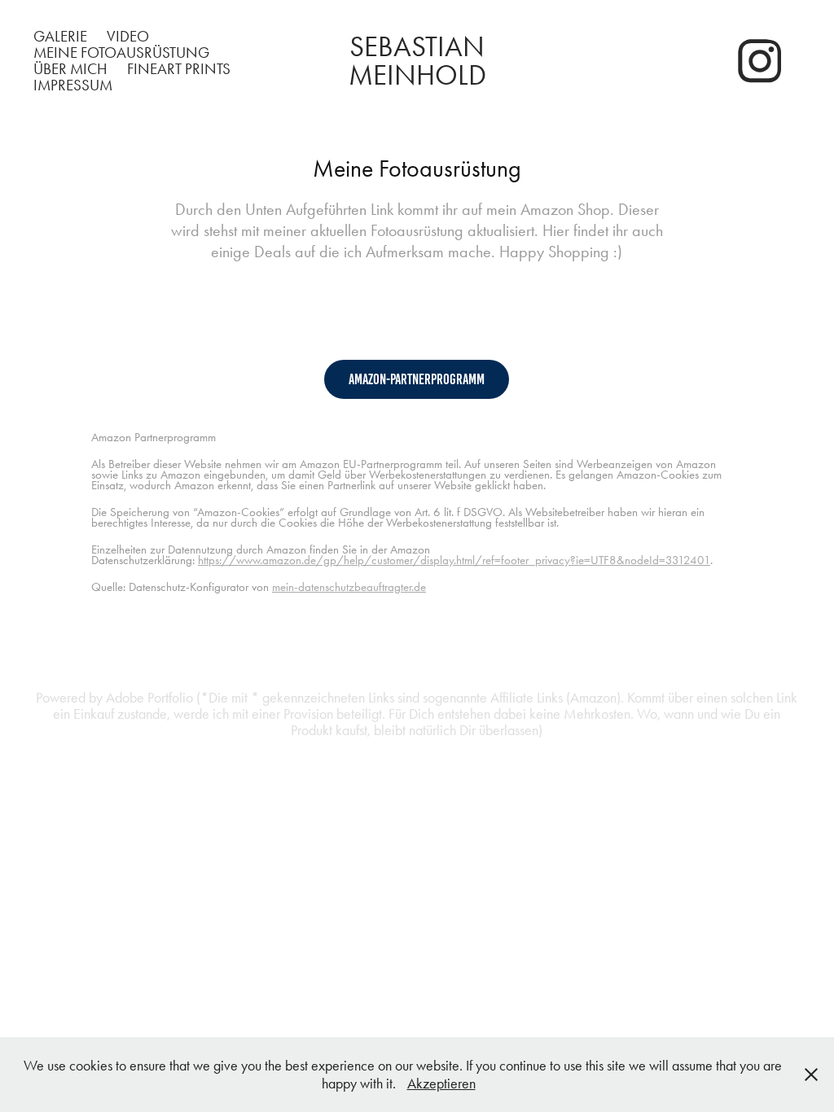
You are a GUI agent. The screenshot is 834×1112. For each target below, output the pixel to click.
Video (128, 36)
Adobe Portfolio (149, 698)
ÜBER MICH (70, 68)
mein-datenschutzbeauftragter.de (349, 587)
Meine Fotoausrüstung (121, 52)
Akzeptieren (441, 1083)
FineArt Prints (178, 68)
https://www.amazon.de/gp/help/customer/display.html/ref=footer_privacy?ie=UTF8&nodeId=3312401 (454, 560)
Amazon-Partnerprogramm (417, 379)
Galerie (60, 36)
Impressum (72, 85)
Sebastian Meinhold (420, 61)
